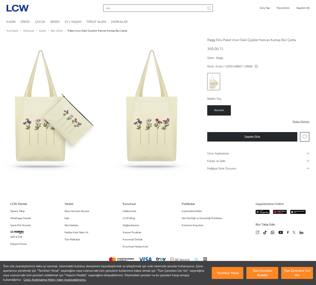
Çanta (42, 30)
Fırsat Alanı (96, 22)
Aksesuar (28, 30)
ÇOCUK (40, 22)
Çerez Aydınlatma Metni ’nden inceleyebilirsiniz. (54, 280)
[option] (213, 81)
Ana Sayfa (12, 30)
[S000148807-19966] (256, 66)
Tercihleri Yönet (228, 273)
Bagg (211, 40)
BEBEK (55, 22)
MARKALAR (119, 22)
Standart (219, 110)
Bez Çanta (57, 30)
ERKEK (25, 22)
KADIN (10, 22)
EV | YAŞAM (73, 22)
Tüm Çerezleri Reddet (262, 273)
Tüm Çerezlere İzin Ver (297, 273)
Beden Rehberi (301, 121)
